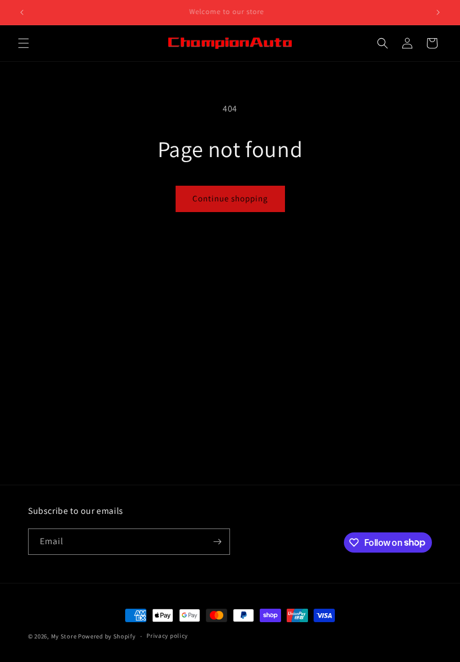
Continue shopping (230, 198)
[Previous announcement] (22, 12)
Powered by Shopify (107, 636)
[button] (23, 43)
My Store (64, 636)
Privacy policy (167, 636)
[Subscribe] (217, 541)
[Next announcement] (438, 12)
